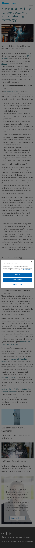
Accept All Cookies (17, 279)
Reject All (17, 274)
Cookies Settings (17, 284)
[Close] (31, 262)
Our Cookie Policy (27, 269)
